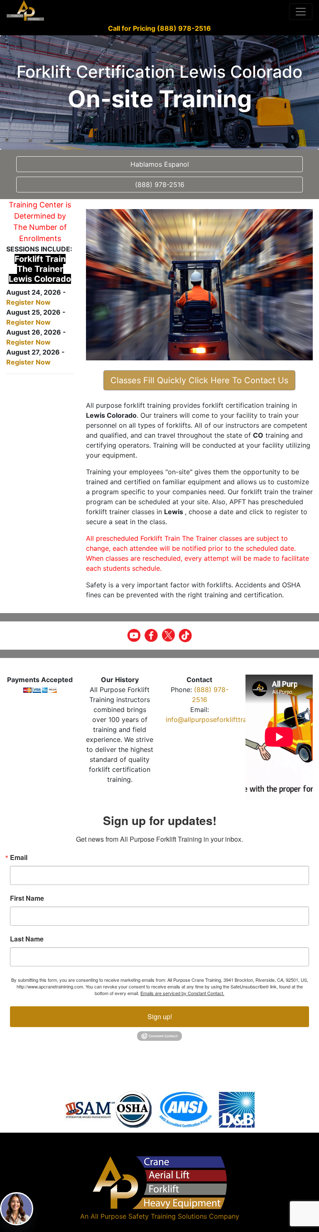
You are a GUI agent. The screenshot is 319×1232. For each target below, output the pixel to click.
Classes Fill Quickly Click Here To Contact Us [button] (199, 380)
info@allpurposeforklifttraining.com (221, 719)
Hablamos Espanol (159, 164)
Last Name (27, 939)
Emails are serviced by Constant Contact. (182, 993)
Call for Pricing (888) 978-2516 (159, 28)
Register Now (28, 302)
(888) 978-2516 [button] (159, 184)
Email (18, 857)
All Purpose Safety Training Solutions (149, 1216)
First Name (27, 898)
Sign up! (159, 1016)
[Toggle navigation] (300, 11)
